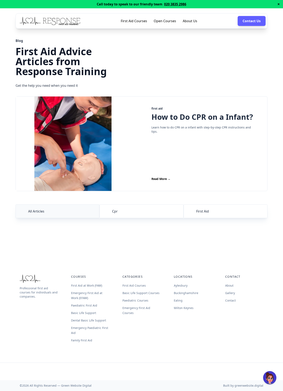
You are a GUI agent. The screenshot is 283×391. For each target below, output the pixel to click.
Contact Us (252, 21)
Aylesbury (180, 285)
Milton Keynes (184, 308)
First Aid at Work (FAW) (86, 285)
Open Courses (165, 21)
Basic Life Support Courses (141, 293)
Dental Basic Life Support (88, 320)
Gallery (230, 293)
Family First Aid (81, 340)
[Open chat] (269, 377)
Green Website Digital (76, 385)
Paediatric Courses (135, 300)
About (229, 285)
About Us (190, 21)
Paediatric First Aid (84, 305)
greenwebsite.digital (249, 385)
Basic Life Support (83, 313)
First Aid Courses (134, 21)
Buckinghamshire (186, 293)
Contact (230, 300)
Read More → (161, 179)
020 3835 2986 (175, 4)
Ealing (178, 300)
